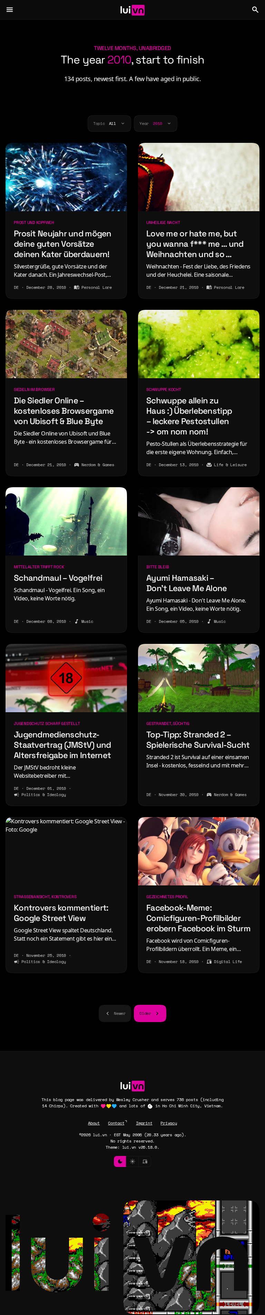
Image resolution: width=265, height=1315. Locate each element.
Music (87, 621)
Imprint (144, 1123)
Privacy (168, 1123)
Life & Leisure (230, 465)
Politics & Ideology (43, 794)
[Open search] (255, 9)
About (94, 1123)
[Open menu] (10, 9)
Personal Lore (96, 287)
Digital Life (228, 961)
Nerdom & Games (97, 465)
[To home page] (132, 9)
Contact (116, 1123)
